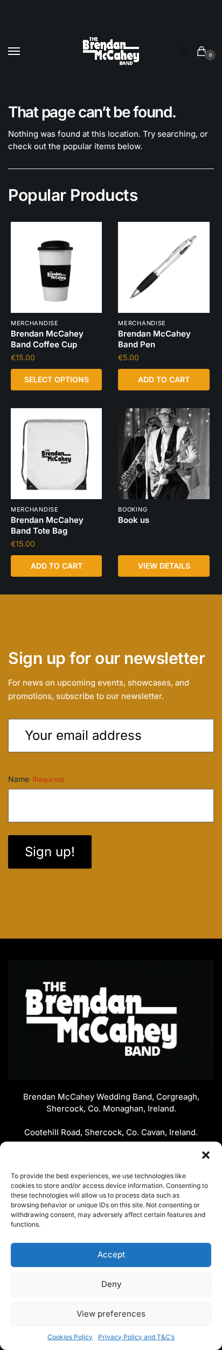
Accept (111, 1254)
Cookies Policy (70, 1337)
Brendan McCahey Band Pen (154, 338)
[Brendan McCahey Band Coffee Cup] (56, 267)
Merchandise (35, 323)
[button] (205, 1155)
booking (132, 509)
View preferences (111, 1314)
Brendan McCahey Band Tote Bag (47, 525)
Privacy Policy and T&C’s (136, 1337)
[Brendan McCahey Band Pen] (163, 267)
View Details (164, 565)
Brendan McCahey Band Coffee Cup (47, 338)
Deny (111, 1284)
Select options (56, 379)
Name (36, 779)
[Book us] (163, 453)
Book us (133, 520)
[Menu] (24, 52)
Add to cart (164, 379)
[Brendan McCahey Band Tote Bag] (56, 453)
